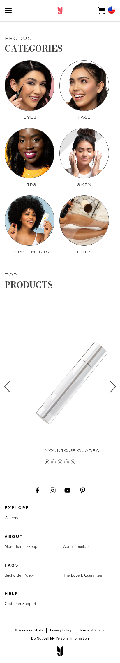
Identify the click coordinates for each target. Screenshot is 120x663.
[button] (7, 389)
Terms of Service (92, 630)
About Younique (77, 546)
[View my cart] (101, 10)
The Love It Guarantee (82, 575)
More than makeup (21, 546)
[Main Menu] (8, 10)
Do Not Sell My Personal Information (60, 638)
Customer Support (20, 603)
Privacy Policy (61, 630)
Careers (11, 518)
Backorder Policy (19, 575)
